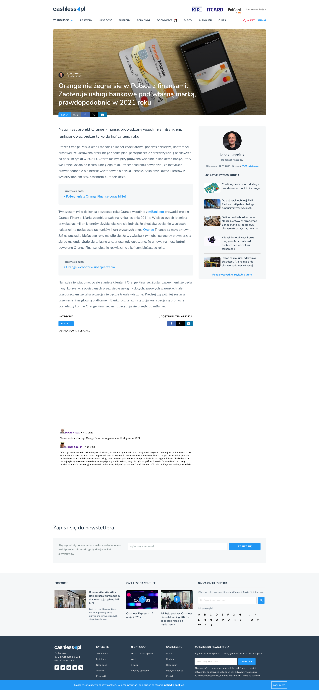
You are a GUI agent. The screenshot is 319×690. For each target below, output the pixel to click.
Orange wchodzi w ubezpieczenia (89, 267)
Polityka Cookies (174, 670)
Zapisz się (247, 661)
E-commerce (164, 20)
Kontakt (170, 676)
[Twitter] (62, 667)
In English (205, 20)
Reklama (170, 659)
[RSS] (80, 667)
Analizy (100, 670)
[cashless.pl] (69, 9)
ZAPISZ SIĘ (245, 546)
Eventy (187, 20)
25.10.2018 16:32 (74, 76)
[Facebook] (56, 667)
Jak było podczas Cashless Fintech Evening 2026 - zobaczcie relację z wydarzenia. (176, 619)
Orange (149, 229)
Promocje (61, 583)
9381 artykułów (250, 166)
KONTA (64, 115)
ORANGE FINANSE (81, 331)
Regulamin (171, 665)
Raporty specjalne (140, 670)
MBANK (67, 331)
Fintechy (124, 20)
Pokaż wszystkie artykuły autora (232, 274)
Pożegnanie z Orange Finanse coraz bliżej (95, 196)
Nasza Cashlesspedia (142, 653)
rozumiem (279, 685)
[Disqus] (125, 379)
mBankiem (156, 211)
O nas (222, 20)
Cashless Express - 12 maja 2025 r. (140, 615)
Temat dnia (101, 653)
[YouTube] (68, 667)
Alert (133, 659)
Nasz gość (105, 20)
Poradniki (143, 20)
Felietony (86, 20)
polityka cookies (174, 685)
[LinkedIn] (74, 667)
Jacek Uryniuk (74, 73)
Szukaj (134, 665)
